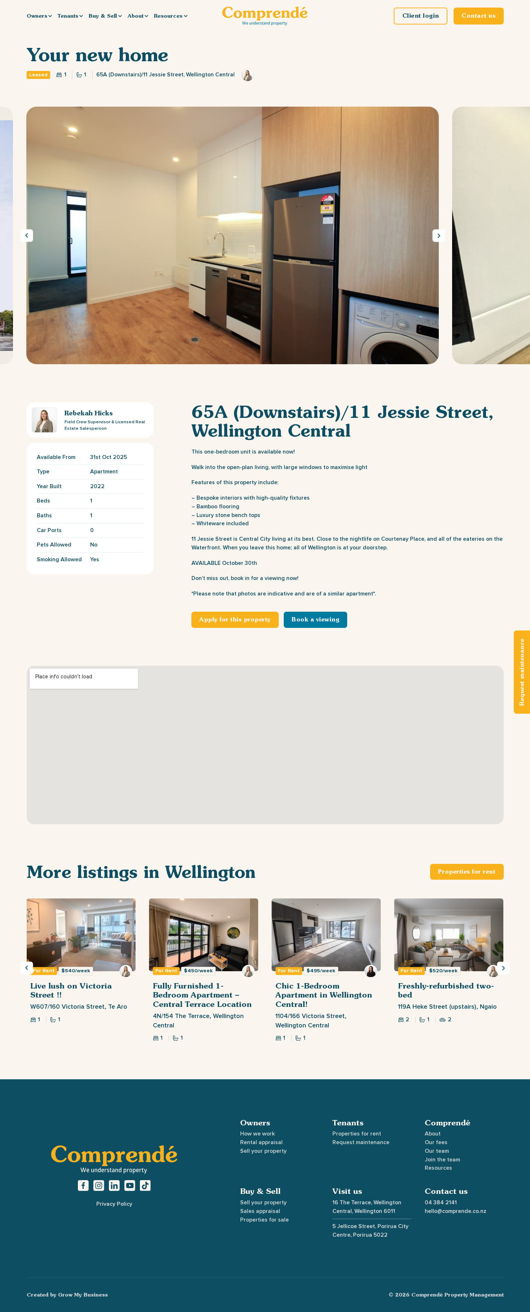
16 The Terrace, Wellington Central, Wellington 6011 (366, 1207)
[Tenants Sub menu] (81, 16)
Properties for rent (356, 1133)
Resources (168, 16)
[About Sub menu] (146, 16)
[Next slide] (439, 235)
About (135, 16)
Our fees (436, 1142)
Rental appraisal (261, 1142)
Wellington (210, 872)
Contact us (446, 1191)
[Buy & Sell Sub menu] (120, 16)
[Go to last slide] (26, 235)
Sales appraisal (260, 1211)
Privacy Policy (114, 1204)
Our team (437, 1151)
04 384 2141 (441, 1202)
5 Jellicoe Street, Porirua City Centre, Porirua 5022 (370, 1231)
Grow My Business (83, 1294)
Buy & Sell (103, 16)
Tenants (68, 16)
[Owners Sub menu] (50, 16)
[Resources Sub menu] (185, 16)
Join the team (442, 1159)
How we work (257, 1133)
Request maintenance (360, 1142)
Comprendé (447, 1123)
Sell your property (263, 1151)
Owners (37, 16)
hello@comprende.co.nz (455, 1211)
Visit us (347, 1191)
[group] (81, 969)
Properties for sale (264, 1219)
